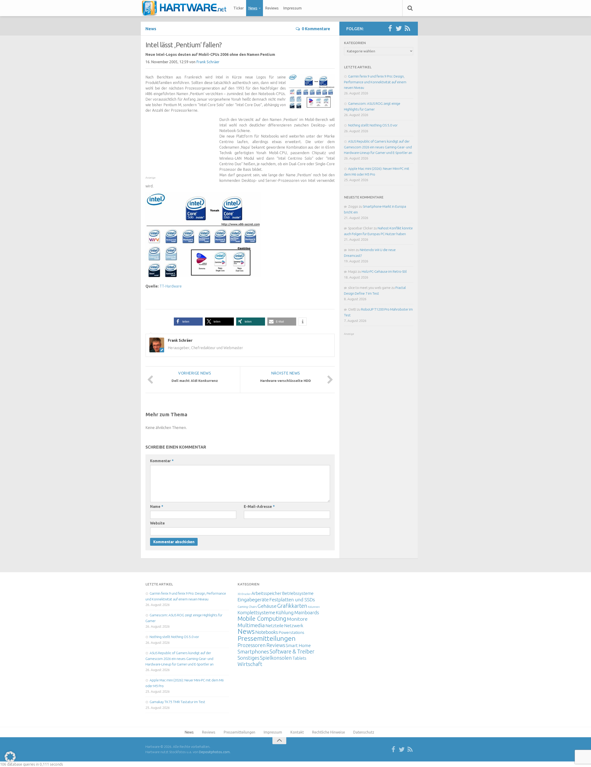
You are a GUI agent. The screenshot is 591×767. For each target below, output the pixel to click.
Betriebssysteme (298, 593)
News (252, 8)
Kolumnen (314, 606)
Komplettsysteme (256, 612)
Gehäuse (267, 606)
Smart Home (298, 645)
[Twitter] (398, 28)
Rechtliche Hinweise (328, 732)
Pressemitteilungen (267, 638)
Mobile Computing (262, 618)
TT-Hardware (171, 286)
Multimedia (251, 625)
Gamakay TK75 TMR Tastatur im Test (177, 702)
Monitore (297, 619)
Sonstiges (248, 658)
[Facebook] (389, 28)
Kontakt (297, 732)
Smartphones (253, 651)
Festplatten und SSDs (292, 599)
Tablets (299, 658)
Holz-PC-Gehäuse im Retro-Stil (384, 271)
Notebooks (266, 632)
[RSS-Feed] (407, 28)
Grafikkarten (292, 606)
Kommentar (162, 461)
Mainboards (306, 612)
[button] (188, 322)
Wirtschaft (250, 664)
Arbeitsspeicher (266, 593)
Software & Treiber (292, 651)
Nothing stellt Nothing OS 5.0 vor (373, 125)
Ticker (238, 8)
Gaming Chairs (247, 606)
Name (156, 506)
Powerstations (291, 632)
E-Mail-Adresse (259, 506)
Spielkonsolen (276, 658)
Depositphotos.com (214, 752)
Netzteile (274, 625)
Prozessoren (252, 645)
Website (157, 523)
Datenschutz (363, 732)
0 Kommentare (316, 28)
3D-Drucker (244, 594)
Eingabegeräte (253, 599)
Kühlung (285, 612)
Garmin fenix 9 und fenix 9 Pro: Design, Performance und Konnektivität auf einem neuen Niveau (375, 82)
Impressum (292, 8)
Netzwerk (293, 625)
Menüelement (185, 8)
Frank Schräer (207, 62)
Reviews (272, 8)
